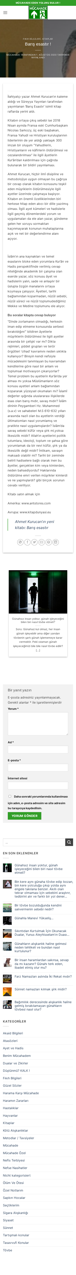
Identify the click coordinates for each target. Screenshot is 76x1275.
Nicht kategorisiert (17, 1175)
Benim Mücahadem (17, 1056)
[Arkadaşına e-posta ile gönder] (41, 542)
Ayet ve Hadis (13, 1048)
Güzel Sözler (12, 1085)
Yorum (13, 708)
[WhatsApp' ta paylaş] (20, 542)
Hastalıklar (11, 1108)
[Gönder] (69, 842)
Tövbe (7, 1250)
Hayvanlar (10, 1115)
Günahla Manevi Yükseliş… (34, 918)
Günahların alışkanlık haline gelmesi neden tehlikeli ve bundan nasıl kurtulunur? (40, 947)
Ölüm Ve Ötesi (13, 1183)
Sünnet (8, 1228)
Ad (11, 742)
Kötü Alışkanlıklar (15, 1130)
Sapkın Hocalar (14, 1198)
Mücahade (13, 54)
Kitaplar (47, 39)
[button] (5, 12)
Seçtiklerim (11, 1205)
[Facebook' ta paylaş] (27, 542)
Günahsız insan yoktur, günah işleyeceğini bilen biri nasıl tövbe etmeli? (38, 620)
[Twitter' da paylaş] (34, 542)
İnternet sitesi (17, 778)
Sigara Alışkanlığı (15, 1213)
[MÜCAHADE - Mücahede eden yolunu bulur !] (38, 12)
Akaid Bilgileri (13, 1033)
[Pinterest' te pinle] (48, 542)
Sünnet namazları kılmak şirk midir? (41, 989)
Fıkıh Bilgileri (32, 39)
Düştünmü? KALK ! (16, 1071)
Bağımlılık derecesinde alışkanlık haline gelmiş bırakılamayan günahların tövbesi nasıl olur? (43, 1005)
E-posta (14, 760)
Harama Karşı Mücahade (21, 1093)
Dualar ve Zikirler (15, 1063)
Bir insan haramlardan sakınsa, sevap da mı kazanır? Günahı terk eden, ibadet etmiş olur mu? (42, 963)
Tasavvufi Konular (16, 1243)
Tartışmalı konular (16, 1235)
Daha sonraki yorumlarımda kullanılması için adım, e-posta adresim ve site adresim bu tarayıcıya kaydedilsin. (38, 802)
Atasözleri (10, 1041)
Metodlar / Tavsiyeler (18, 1138)
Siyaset (8, 1220)
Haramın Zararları (15, 1101)
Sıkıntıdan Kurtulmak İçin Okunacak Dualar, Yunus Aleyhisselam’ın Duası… (42, 932)
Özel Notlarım (13, 1190)
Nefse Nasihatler (15, 1168)
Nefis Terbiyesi (14, 1160)
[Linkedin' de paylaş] (55, 542)
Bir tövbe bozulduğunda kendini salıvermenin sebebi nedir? (38, 907)
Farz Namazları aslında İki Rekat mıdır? (43, 976)
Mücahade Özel (14, 1153)
